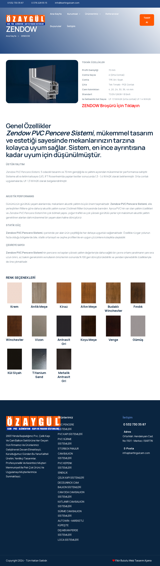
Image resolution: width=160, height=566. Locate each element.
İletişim (71, 26)
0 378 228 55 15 (39, 2)
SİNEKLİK (63, 472)
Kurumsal (72, 13)
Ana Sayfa (56, 13)
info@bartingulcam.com (67, 2)
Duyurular (55, 26)
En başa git (7, 283)
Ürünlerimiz (91, 13)
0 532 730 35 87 (16, 2)
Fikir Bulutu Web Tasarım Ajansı (133, 560)
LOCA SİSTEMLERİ (68, 539)
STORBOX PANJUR (68, 448)
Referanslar (112, 13)
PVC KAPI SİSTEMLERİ (70, 434)
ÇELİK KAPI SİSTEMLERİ (71, 477)
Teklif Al (147, 20)
